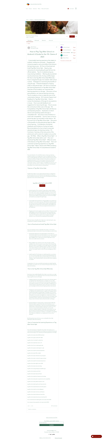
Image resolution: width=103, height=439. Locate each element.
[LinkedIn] (52, 434)
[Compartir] (56, 47)
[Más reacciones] (31, 406)
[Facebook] (49, 434)
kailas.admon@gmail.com (51, 430)
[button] (76, 8)
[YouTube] (53, 434)
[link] (30, 40)
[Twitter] (50, 434)
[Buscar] (67, 36)
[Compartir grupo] (76, 36)
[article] (42, 228)
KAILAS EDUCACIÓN (35, 4)
